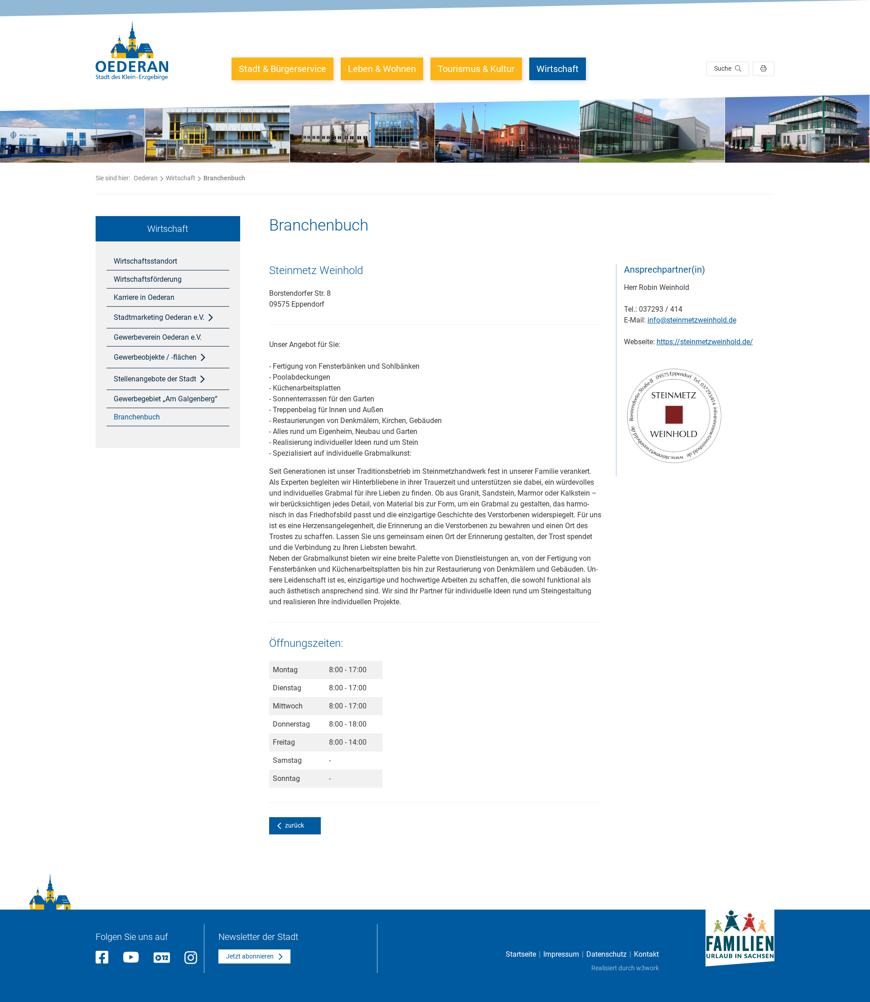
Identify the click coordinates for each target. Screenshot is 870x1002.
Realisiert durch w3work (625, 968)
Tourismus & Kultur (476, 68)
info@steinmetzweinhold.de (692, 320)
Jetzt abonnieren (250, 956)
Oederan (146, 178)
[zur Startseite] (132, 51)
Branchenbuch (137, 417)
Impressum (561, 954)
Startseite (521, 954)
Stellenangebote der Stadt (155, 379)
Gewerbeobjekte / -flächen (155, 357)
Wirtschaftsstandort (145, 261)
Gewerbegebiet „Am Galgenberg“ (166, 399)
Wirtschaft (557, 68)
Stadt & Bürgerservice (282, 68)
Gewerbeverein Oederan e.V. (158, 337)
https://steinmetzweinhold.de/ (705, 341)
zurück (294, 825)
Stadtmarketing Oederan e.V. (159, 317)
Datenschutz (606, 954)
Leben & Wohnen (382, 68)
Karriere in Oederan (144, 297)
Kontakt (646, 954)
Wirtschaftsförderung (148, 279)
